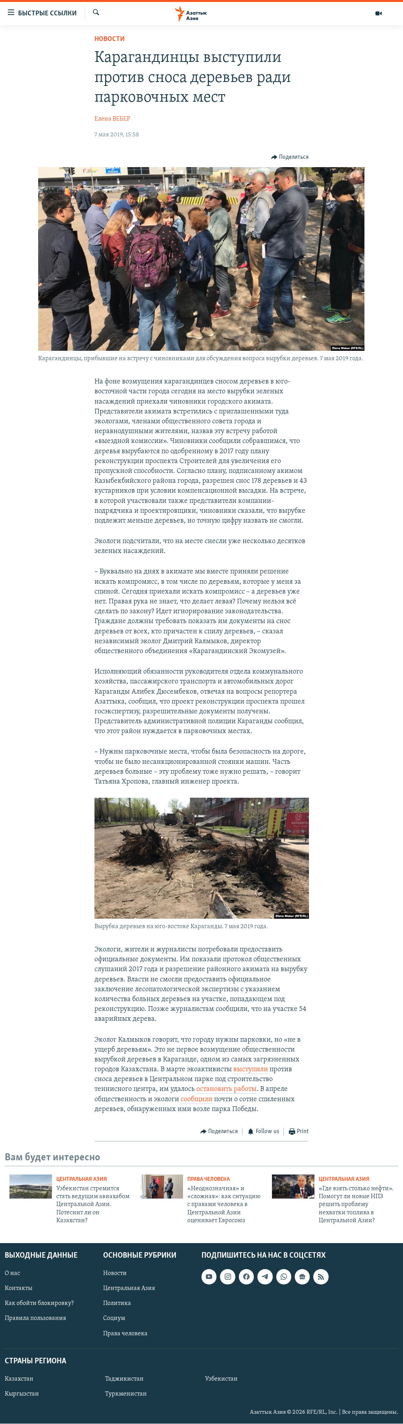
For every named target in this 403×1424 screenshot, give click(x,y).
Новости (109, 39)
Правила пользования (35, 1318)
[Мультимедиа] (378, 13)
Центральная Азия (81, 1179)
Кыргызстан (22, 1394)
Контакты (18, 1288)
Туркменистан (126, 1394)
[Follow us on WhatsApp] (283, 1276)
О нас (12, 1273)
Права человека (208, 1179)
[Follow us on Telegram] (264, 1276)
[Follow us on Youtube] (209, 1276)
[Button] (290, 157)
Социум (114, 1318)
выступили (250, 1069)
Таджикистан (124, 1379)
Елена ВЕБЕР (112, 119)
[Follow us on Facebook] (246, 1276)
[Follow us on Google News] (302, 1276)
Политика (117, 1303)
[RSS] (320, 1276)
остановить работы (226, 1089)
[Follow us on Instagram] (227, 1276)
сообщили (197, 1099)
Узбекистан (221, 1379)
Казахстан (19, 1379)
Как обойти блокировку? (39, 1303)
